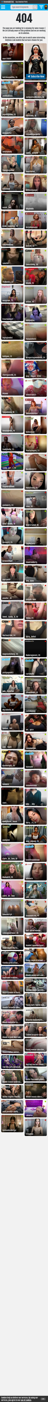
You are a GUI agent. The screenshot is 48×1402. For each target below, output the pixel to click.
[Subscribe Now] (36, 80)
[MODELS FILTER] (41, 7)
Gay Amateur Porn (21, 2)
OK (43, 1399)
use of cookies (26, 1400)
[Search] (35, 7)
